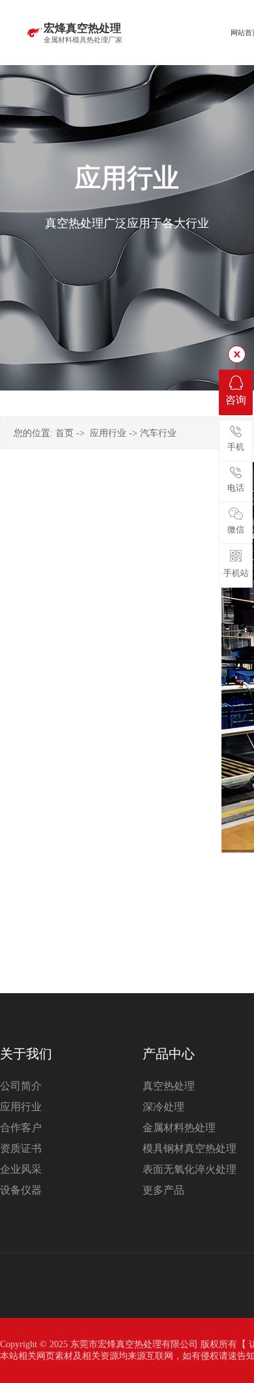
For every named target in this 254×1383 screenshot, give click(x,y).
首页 (64, 433)
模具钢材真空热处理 (189, 1148)
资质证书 (21, 1148)
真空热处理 (169, 1085)
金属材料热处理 (179, 1127)
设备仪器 (21, 1190)
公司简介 (21, 1085)
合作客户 (21, 1127)
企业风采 (21, 1169)
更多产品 (163, 1190)
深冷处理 (163, 1106)
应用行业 (108, 433)
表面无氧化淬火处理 (189, 1169)
